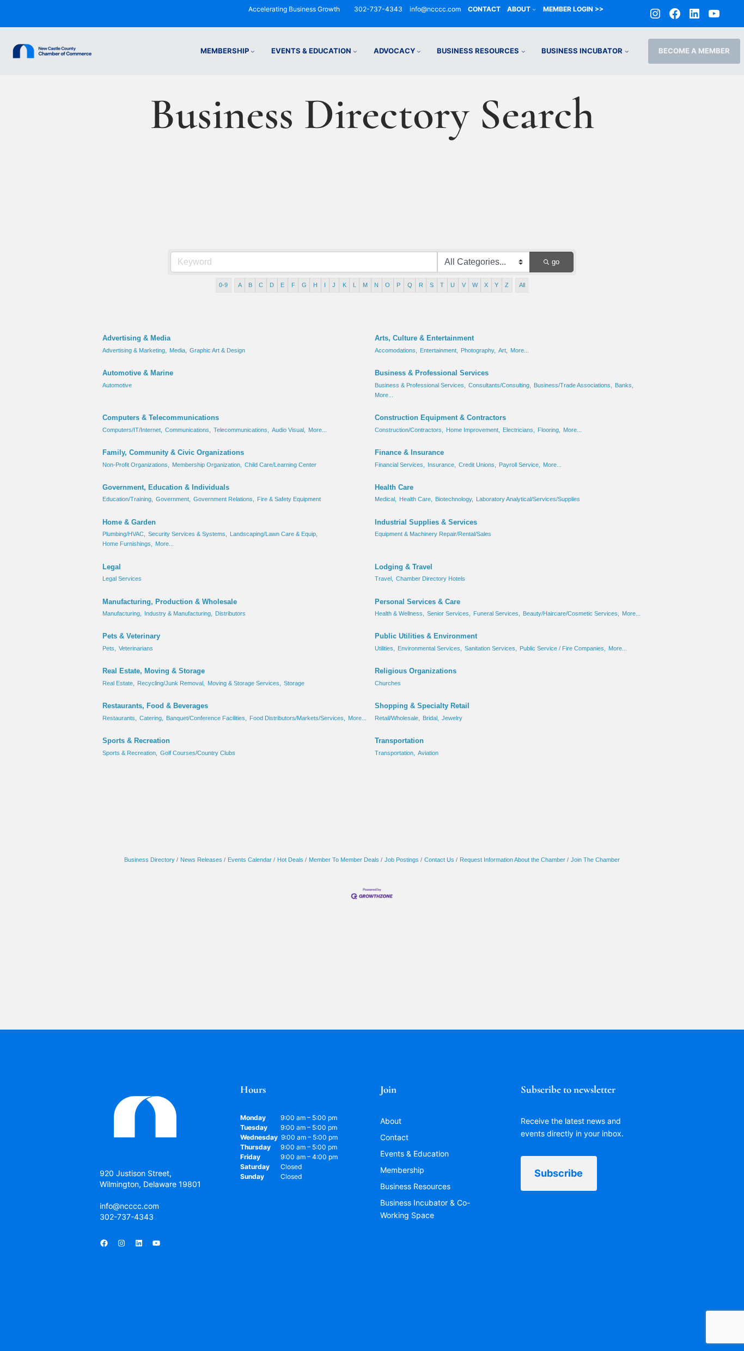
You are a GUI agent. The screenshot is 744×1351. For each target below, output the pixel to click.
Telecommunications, (241, 430)
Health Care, (415, 499)
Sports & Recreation (136, 741)
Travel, (384, 578)
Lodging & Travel (403, 567)
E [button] (282, 285)
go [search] (555, 262)
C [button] (261, 285)
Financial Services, (400, 464)
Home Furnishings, (127, 543)
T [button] (442, 285)
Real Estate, (118, 683)
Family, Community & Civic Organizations (173, 452)
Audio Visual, (289, 430)
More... (519, 350)
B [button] (250, 285)
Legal (111, 567)
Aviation (428, 753)
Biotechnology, (454, 499)
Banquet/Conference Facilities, (206, 718)
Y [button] (496, 285)
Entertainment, (439, 350)
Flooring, (549, 430)
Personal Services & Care (417, 602)
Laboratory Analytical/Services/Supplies (528, 499)
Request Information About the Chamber (512, 859)
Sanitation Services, (491, 648)
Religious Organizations (415, 671)
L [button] (354, 285)
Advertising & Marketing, (134, 350)
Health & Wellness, (399, 613)
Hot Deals (290, 859)
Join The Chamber (595, 859)
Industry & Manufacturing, (178, 613)
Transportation (399, 741)
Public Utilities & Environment (426, 636)
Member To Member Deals (344, 859)
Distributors (230, 613)
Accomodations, (396, 350)
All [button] (522, 285)
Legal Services (122, 578)
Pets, (109, 648)
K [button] (344, 285)
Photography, (478, 350)
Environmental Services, (430, 648)
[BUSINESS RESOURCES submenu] (523, 51)
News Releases (201, 859)
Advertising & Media (136, 338)
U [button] (452, 285)
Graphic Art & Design (217, 350)
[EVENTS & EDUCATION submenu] (355, 51)
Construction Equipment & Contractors (440, 417)
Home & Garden (129, 522)
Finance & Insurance (409, 452)
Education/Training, (127, 499)
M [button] (365, 285)
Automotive (117, 385)
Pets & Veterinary (131, 636)
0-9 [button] (223, 285)
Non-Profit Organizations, (135, 464)
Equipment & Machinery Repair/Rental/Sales (433, 534)
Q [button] (409, 285)
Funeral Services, (496, 613)
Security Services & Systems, (187, 534)
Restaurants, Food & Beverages (155, 706)
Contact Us (439, 859)
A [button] (240, 285)
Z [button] (507, 285)
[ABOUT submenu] (534, 9)
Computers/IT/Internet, (132, 430)
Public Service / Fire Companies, (563, 648)
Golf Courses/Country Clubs (197, 753)
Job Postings (402, 859)
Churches (388, 683)
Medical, (386, 499)
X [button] (486, 285)
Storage (294, 683)
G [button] (304, 285)
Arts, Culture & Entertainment (424, 338)
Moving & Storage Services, (244, 683)
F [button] (293, 285)
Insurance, (442, 464)
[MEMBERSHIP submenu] (253, 51)
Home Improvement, (473, 430)
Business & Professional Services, (420, 385)
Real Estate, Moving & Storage (153, 671)
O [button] (387, 285)
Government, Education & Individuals (165, 487)
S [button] (432, 285)
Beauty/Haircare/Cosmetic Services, (571, 613)
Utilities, (385, 648)
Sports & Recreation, (129, 753)
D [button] (272, 285)
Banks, (624, 385)
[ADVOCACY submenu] (419, 51)
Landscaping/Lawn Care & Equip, (274, 534)
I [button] (325, 285)
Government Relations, (223, 499)
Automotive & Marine (137, 373)
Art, (503, 350)
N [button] (376, 285)
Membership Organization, (207, 464)
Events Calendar (250, 859)
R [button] (421, 285)
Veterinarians (136, 648)
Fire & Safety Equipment (289, 499)
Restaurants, (119, 718)
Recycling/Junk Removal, (171, 683)
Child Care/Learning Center (280, 464)
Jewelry (452, 718)
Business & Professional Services (432, 373)
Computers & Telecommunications (160, 417)
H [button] (315, 285)
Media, (178, 350)
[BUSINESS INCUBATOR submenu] (627, 51)
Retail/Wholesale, (397, 718)
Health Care (394, 487)
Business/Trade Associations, (573, 385)
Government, (173, 499)
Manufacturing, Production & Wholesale (169, 602)
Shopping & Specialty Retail (422, 706)
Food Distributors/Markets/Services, (297, 718)
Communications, (188, 430)
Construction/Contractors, (409, 430)
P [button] (398, 285)
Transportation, (395, 753)
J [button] (334, 285)
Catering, (151, 718)
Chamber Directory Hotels (430, 578)
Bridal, (431, 718)
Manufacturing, (122, 613)
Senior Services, (449, 613)
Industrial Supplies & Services (426, 522)
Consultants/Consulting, (499, 385)
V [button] (464, 285)
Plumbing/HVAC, (123, 534)
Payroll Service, (519, 464)
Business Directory (149, 859)
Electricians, (519, 430)
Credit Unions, (477, 464)
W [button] (475, 285)
